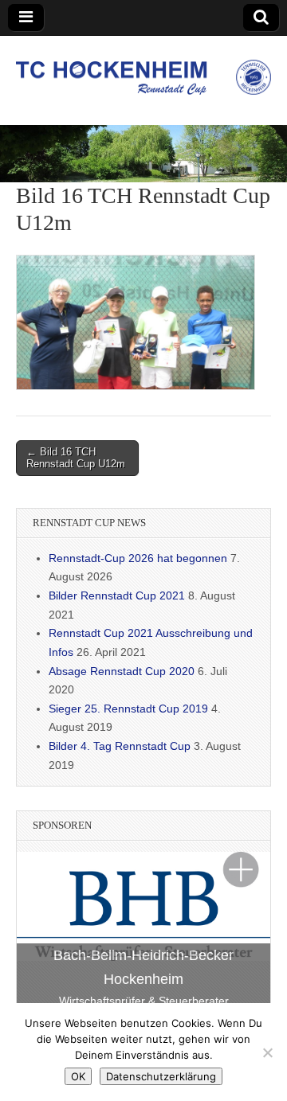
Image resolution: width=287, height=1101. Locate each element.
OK (78, 1076)
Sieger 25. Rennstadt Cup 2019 (128, 708)
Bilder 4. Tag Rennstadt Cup (120, 746)
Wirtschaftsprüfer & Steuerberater (144, 1000)
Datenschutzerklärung (161, 1076)
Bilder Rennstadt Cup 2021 (117, 595)
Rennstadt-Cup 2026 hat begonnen (138, 558)
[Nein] (267, 1052)
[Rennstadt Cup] (143, 68)
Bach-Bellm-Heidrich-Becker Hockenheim (143, 967)
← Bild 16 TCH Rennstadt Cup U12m (75, 458)
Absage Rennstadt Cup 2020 (122, 671)
